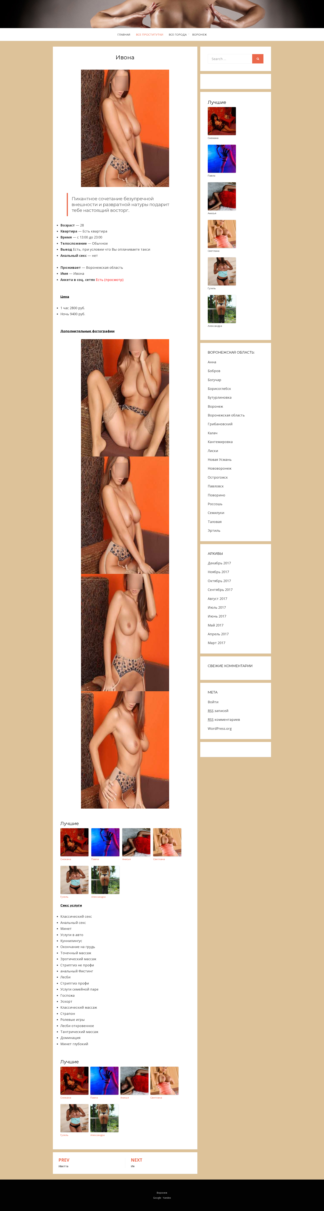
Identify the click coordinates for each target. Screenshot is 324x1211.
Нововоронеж (219, 468)
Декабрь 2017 (219, 563)
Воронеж (199, 34)
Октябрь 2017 (219, 581)
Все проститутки (149, 34)
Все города (178, 34)
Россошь (215, 504)
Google (157, 1197)
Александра (98, 896)
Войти (213, 702)
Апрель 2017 (218, 634)
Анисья (126, 859)
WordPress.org (220, 728)
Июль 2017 (217, 607)
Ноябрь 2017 (218, 572)
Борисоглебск (219, 388)
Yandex (167, 1197)
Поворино (216, 495)
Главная (123, 34)
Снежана (65, 859)
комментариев (224, 719)
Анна (212, 362)
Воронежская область (226, 415)
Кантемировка (220, 441)
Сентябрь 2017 (220, 589)
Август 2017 (217, 598)
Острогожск (218, 477)
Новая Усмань (220, 459)
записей (218, 710)
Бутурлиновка (220, 397)
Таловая (215, 521)
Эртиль (214, 530)
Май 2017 (215, 625)
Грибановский (220, 424)
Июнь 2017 (217, 616)
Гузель (64, 896)
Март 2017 (216, 643)
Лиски (213, 450)
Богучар (214, 380)
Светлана (159, 859)
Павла (95, 859)
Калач (213, 433)
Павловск (216, 486)
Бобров (214, 371)
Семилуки (216, 512)
